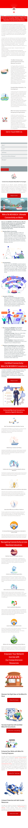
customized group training (6, 763)
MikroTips (3, 807)
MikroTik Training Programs (20, 757)
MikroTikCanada (21, 806)
